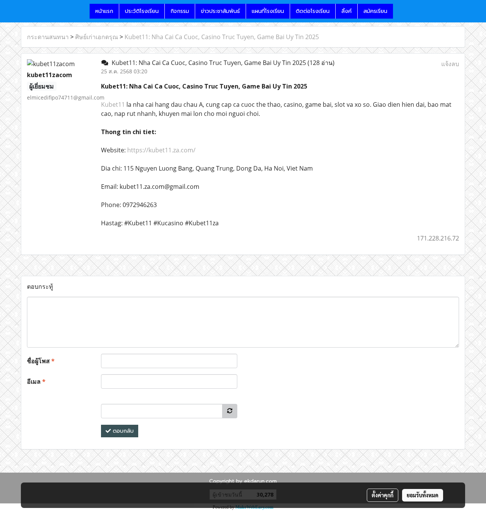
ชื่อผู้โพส (41, 361)
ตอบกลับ (122, 431)
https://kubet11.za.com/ (161, 150)
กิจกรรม (179, 11)
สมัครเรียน (375, 11)
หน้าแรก (104, 11)
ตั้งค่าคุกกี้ (382, 495)
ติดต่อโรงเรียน (313, 11)
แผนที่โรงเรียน (268, 11)
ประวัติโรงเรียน (142, 11)
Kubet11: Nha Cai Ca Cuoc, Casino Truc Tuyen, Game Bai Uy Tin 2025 (222, 37)
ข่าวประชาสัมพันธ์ (220, 11)
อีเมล (36, 381)
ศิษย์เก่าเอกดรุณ (96, 37)
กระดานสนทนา (48, 37)
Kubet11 (113, 104)
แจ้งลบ (450, 64)
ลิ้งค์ (346, 11)
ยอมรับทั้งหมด (423, 495)
